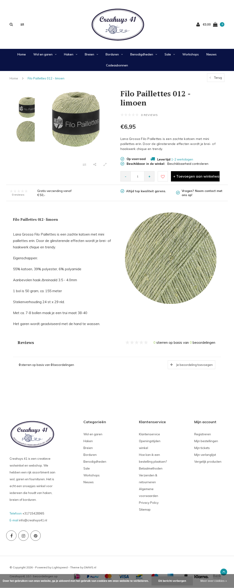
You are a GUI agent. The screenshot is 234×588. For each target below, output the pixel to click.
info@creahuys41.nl (33, 520)
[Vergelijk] (22, 24)
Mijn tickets (202, 448)
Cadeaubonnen (117, 65)
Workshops (190, 54)
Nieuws (211, 54)
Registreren (202, 434)
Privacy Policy (149, 502)
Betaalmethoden (150, 468)
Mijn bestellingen (206, 441)
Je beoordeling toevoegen (194, 365)
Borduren (112, 54)
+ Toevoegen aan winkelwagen (196, 176)
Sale (168, 54)
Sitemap (145, 509)
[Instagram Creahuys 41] (23, 535)
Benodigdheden (141, 54)
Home (21, 54)
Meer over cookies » (213, 581)
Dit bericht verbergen (172, 581)
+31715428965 (33, 513)
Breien (89, 54)
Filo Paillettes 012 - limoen (46, 78)
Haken (68, 54)
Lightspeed (60, 567)
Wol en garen (43, 54)
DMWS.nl (90, 567)
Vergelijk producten (207, 461)
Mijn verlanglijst (205, 455)
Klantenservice (149, 434)
